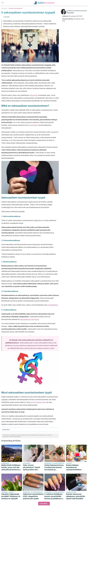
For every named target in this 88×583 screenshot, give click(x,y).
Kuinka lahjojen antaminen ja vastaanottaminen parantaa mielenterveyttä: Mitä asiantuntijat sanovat (75, 467)
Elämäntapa (5, 463)
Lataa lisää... (44, 503)
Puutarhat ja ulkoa (7, 492)
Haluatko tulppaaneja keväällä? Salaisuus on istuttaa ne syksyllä (10, 496)
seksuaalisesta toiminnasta (29, 319)
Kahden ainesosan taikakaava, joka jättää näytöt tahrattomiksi (75, 496)
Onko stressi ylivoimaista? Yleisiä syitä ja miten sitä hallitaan (31, 467)
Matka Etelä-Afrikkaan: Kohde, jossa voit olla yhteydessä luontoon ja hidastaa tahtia (11, 467)
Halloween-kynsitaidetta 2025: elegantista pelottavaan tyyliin (33, 496)
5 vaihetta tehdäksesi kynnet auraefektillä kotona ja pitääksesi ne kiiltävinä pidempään (54, 496)
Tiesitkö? (69, 463)
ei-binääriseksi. (53, 305)
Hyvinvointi (26, 463)
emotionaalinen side (38, 402)
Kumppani (4, 8)
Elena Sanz (70, 12)
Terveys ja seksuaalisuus (15, 8)
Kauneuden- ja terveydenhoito (54, 463)
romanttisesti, (33, 125)
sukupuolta (33, 95)
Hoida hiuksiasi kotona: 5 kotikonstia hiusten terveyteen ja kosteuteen (54, 467)
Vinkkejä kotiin (71, 492)
